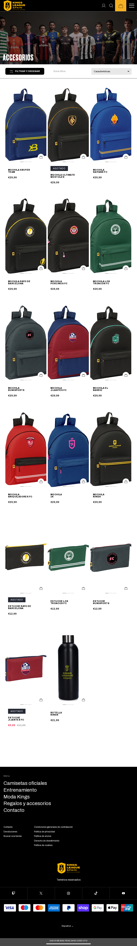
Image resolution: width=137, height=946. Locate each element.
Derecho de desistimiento (46, 841)
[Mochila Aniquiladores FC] (25, 449)
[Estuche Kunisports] (110, 556)
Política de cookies (43, 845)
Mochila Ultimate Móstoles (62, 176)
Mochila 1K (56, 496)
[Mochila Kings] (110, 449)
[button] (120, 5)
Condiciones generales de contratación (53, 827)
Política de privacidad (44, 831)
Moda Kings (17, 796)
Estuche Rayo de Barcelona (19, 607)
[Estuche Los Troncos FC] (68, 556)
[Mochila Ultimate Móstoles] (68, 125)
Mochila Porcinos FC (58, 282)
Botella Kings (56, 714)
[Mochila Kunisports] (25, 343)
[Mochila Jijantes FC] (68, 343)
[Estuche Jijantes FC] (25, 667)
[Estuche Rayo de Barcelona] (25, 556)
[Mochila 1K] (68, 449)
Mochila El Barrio (100, 389)
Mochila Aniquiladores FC (20, 496)
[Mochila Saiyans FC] (110, 125)
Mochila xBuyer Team (19, 171)
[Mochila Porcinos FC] (68, 236)
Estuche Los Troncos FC (59, 602)
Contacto (8, 827)
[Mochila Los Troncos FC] (110, 236)
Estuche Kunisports (101, 602)
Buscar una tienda (13, 836)
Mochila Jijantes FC (58, 389)
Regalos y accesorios (27, 803)
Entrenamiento (20, 790)
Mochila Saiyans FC (100, 171)
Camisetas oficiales (25, 783)
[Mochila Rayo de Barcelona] (25, 236)
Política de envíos (42, 836)
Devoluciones (10, 831)
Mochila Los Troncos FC (101, 282)
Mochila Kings (99, 496)
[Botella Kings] (68, 667)
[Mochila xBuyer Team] (25, 125)
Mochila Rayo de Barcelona (19, 282)
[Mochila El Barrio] (110, 343)
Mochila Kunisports (16, 389)
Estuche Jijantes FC (16, 719)
